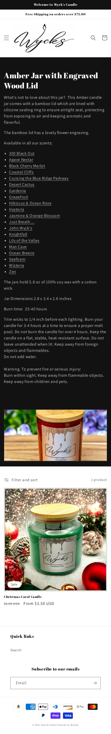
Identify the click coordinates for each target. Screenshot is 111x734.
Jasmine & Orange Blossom (34, 215)
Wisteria (16, 265)
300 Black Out (22, 153)
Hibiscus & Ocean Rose (30, 203)
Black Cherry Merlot (27, 166)
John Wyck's (21, 228)
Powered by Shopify (68, 724)
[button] (6, 38)
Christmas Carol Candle (23, 597)
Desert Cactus (22, 184)
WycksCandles (48, 724)
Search (16, 650)
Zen (12, 271)
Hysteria (16, 209)
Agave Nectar (21, 159)
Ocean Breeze (21, 253)
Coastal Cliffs (21, 172)
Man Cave (18, 246)
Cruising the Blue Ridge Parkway (39, 178)
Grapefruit (18, 197)
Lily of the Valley (24, 240)
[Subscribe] (94, 683)
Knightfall (18, 234)
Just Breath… (22, 222)
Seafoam (17, 259)
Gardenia (17, 190)
